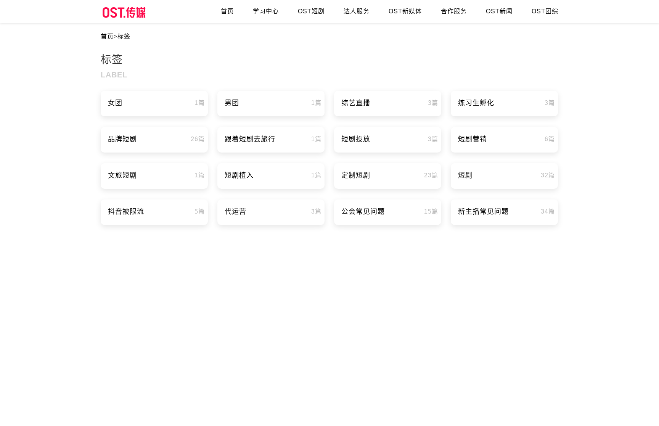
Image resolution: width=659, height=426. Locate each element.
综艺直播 (355, 103)
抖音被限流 (126, 211)
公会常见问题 (363, 211)
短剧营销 (472, 139)
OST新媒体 (405, 11)
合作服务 (454, 11)
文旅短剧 (122, 175)
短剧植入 (239, 175)
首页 (227, 11)
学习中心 (266, 11)
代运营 (235, 211)
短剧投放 (355, 139)
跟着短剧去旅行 (250, 139)
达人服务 (357, 11)
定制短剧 (355, 175)
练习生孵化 (476, 103)
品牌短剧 (122, 139)
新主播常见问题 (483, 211)
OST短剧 (311, 11)
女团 (115, 103)
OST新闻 (499, 11)
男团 (232, 103)
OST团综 (545, 11)
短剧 (465, 175)
